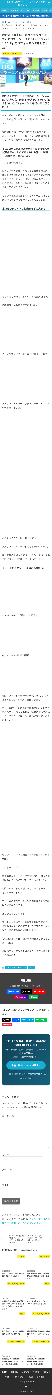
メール (7, 1169)
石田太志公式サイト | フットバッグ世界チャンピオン (26, 3)
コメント (8, 1115)
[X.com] (26, 991)
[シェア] (16, 1020)
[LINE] (33, 997)
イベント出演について (16, 1073)
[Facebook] (13, 991)
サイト (5, 1184)
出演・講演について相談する (26, 1065)
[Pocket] (7, 1025)
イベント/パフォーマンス (12, 53)
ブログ (31, 967)
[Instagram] (21, 997)
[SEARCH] (49, 3)
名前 (6, 1154)
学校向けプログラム (37, 1073)
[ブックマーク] (27, 1020)
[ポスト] (6, 1020)
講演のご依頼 (26, 1078)
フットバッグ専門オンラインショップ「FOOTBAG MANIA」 (26, 16)
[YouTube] (39, 991)
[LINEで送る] (41, 1020)
